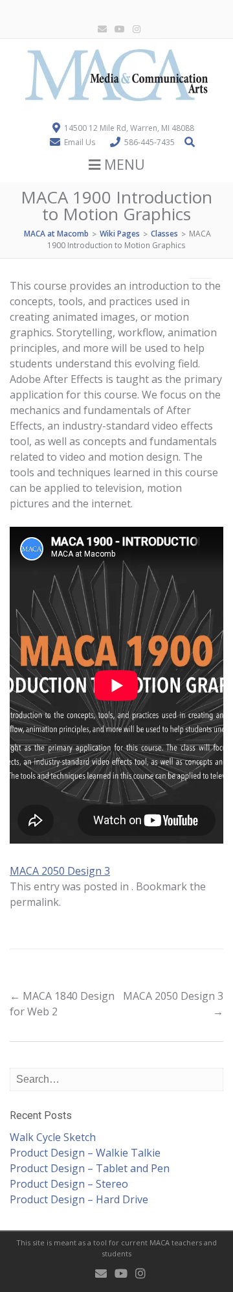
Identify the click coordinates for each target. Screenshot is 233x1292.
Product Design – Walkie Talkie (85, 1153)
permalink (34, 902)
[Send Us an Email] (99, 29)
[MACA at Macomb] (116, 107)
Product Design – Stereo (69, 1184)
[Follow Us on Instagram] (134, 29)
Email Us (79, 142)
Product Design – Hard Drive (79, 1199)
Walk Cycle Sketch (53, 1137)
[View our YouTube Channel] (117, 29)
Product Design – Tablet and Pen (90, 1168)
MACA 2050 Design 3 (60, 871)
